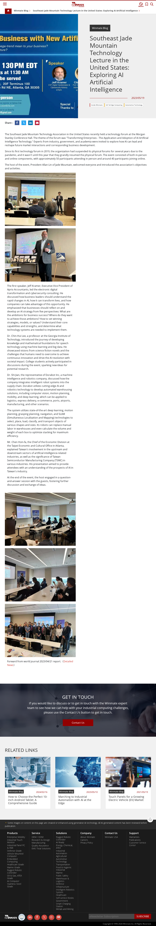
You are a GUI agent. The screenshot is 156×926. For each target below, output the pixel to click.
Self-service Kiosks (65, 898)
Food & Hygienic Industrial (63, 868)
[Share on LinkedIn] (30, 122)
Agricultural (61, 856)
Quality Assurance (40, 845)
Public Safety (62, 875)
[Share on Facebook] (17, 122)
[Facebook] (37, 917)
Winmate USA (111, 837)
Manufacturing (38, 842)
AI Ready (60, 842)
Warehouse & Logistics (62, 880)
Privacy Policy (86, 842)
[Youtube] (59, 917)
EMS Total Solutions (41, 848)
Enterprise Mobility (16, 837)
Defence (60, 884)
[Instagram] (51, 917)
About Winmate (87, 837)
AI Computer (13, 881)
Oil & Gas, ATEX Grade (14, 877)
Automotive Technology (133, 105)
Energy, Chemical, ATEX (64, 846)
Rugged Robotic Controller (14, 871)
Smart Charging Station (63, 905)
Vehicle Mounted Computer (15, 855)
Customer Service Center (137, 844)
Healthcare (61, 895)
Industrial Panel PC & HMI (16, 846)
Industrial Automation (61, 852)
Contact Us (78, 722)
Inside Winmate (97, 105)
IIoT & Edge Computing (114, 105)
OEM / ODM (37, 837)
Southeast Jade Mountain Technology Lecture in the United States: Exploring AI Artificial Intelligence (85, 10)
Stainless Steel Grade (14, 885)
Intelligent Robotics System (65, 891)
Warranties (134, 837)
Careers (84, 840)
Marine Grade (13, 867)
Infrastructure (62, 886)
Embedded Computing (12, 860)
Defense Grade (14, 850)
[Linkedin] (30, 917)
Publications (135, 840)
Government (62, 900)
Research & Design (41, 840)
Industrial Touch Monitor (14, 841)
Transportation (63, 864)
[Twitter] (44, 917)
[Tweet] (24, 122)
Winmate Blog (21, 10)
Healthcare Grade (15, 864)
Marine (59, 872)
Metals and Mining (64, 909)
